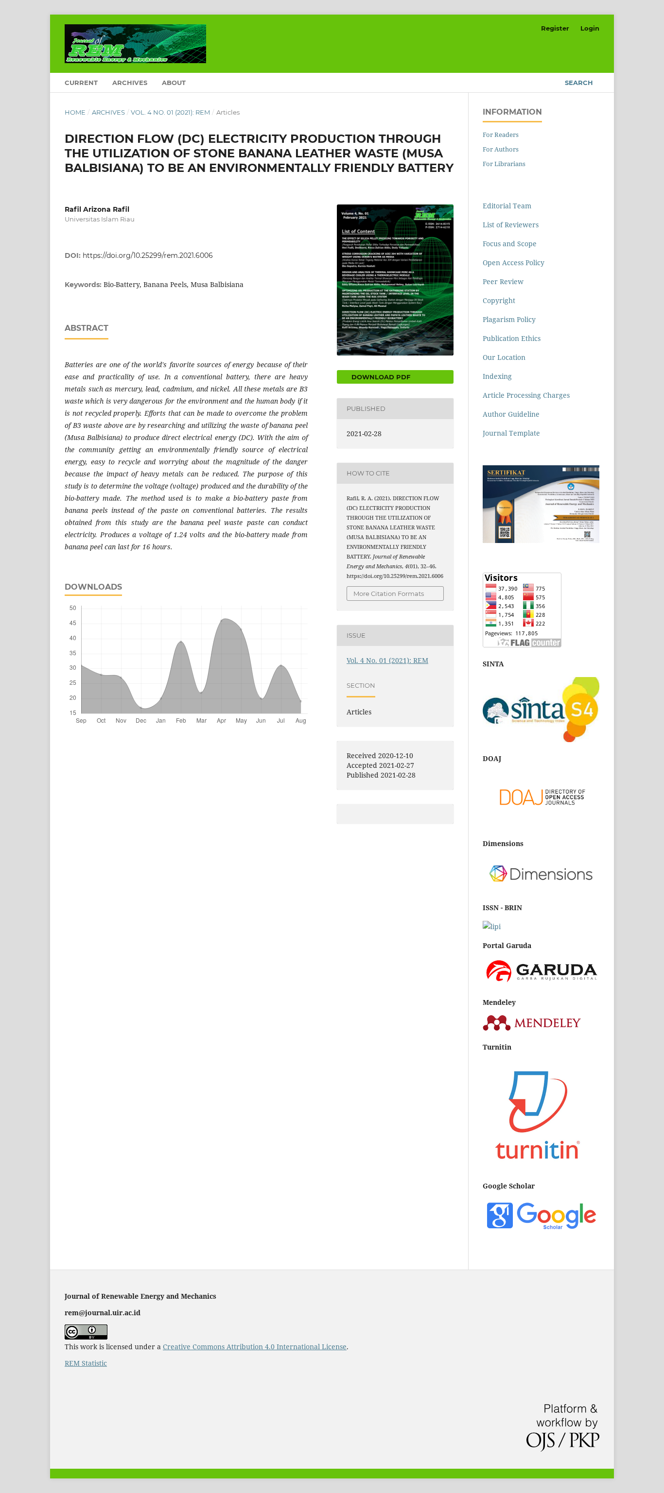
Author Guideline (511, 414)
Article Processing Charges (526, 395)
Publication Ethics (512, 338)
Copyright (499, 300)
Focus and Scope (510, 243)
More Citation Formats (388, 593)
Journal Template (511, 433)
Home (75, 112)
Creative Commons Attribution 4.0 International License (255, 1346)
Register (555, 28)
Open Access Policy (513, 262)
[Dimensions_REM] (541, 888)
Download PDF (379, 377)
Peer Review (503, 281)
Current (81, 82)
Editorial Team (507, 205)
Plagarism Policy (509, 319)
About (174, 82)
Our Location (504, 357)
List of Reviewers (511, 224)
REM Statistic (86, 1363)
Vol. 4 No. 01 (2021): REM (170, 112)
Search (579, 82)
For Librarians (504, 163)
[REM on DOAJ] (541, 824)
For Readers (501, 134)
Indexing (497, 376)
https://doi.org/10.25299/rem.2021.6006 (148, 255)
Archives (129, 82)
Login (589, 28)
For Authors (501, 149)
